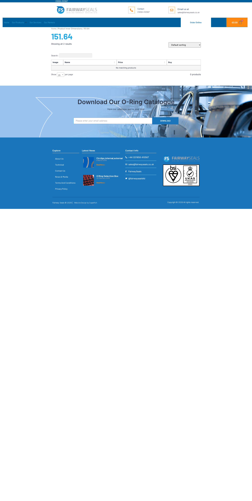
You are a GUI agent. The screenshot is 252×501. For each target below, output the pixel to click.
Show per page (62, 74)
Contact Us (60, 170)
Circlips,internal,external (109, 158)
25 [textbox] (59, 75)
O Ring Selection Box (107, 176)
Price (120, 62)
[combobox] (60, 75)
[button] (19, 22)
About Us (59, 158)
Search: (54, 55)
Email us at (183, 9)
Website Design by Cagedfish (85, 203)
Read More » (100, 165)
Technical (59, 164)
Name (67, 62)
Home (53, 28)
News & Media (61, 176)
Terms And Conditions (65, 182)
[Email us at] (171, 10)
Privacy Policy (61, 189)
